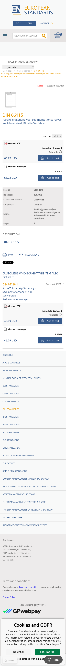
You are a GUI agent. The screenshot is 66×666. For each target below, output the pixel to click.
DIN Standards (23, 70)
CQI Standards (11, 401)
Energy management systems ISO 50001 (25, 501)
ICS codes (8, 354)
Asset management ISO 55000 (19, 494)
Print (10, 254)
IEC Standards (11, 416)
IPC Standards (11, 432)
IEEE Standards (11, 424)
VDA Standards (24, 556)
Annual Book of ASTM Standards (21, 378)
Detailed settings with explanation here (33, 658)
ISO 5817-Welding (12, 517)
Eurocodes (9, 463)
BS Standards (25, 546)
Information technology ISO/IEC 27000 (25, 525)
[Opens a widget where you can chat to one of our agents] (53, 660)
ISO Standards (11, 440)
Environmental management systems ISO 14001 (30, 486)
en (52, 23)
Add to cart (53, 158)
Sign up (30, 23)
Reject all (18, 652)
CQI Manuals (9, 559)
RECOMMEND (32, 254)
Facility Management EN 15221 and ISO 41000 (27, 509)
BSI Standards (11, 385)
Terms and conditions (29, 587)
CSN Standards (11, 393)
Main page (8, 70)
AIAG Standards (11, 362)
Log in (18, 23)
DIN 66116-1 (20, 292)
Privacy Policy (9, 597)
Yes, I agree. (47, 652)
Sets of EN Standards (15, 470)
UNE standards (11, 447)
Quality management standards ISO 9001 (26, 478)
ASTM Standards (12, 370)
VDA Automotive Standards (18, 455)
